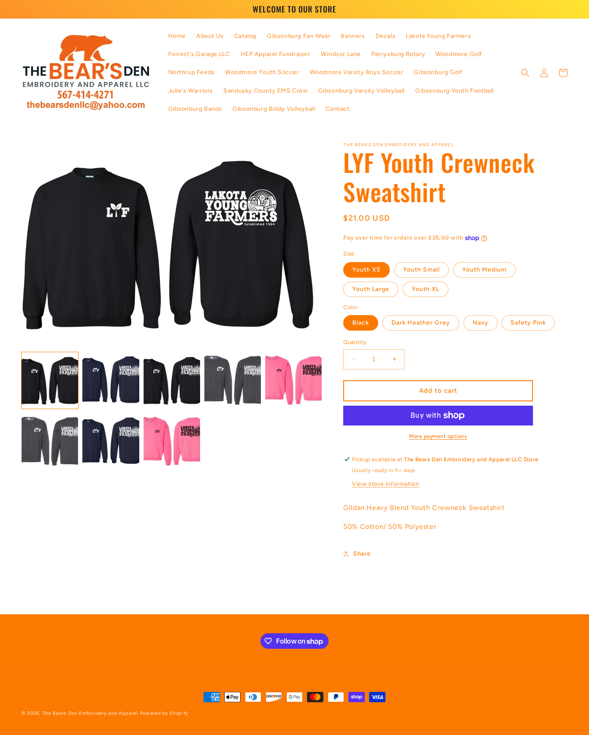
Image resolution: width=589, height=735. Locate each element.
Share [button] (361, 553)
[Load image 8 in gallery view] (172, 441)
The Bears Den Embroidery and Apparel (91, 713)
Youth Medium (484, 269)
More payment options (438, 436)
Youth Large (370, 289)
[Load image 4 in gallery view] (232, 380)
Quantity (355, 342)
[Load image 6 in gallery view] (50, 441)
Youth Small (421, 269)
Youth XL (425, 289)
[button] (525, 72)
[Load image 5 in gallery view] (293, 380)
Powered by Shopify (164, 713)
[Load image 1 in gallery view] (50, 380)
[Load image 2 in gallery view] (110, 380)
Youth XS (366, 269)
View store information (385, 484)
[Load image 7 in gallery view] (110, 441)
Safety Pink (528, 322)
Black (360, 322)
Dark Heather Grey (421, 322)
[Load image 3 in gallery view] (172, 380)
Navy (481, 322)
